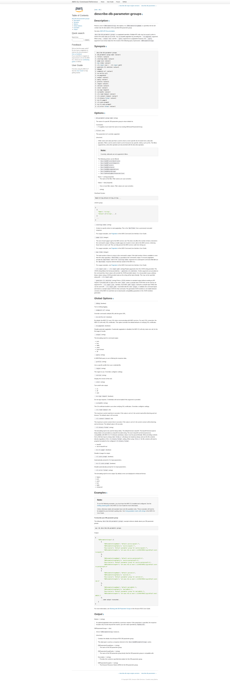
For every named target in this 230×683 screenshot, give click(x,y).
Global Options (78, 26)
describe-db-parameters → (149, 5)
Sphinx (156, 679)
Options (76, 24)
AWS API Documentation (107, 31)
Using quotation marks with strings (135, 511)
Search (87, 40)
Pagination (114, 233)
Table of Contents (80, 15)
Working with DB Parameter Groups (120, 608)
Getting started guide (103, 505)
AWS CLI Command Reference (85, 2)
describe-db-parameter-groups (80, 18)
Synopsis (76, 22)
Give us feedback (77, 54)
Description (77, 20)
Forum (118, 2)
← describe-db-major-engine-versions (128, 5)
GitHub (125, 2)
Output (76, 29)
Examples (76, 27)
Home (102, 2)
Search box (75, 37)
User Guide (110, 2)
